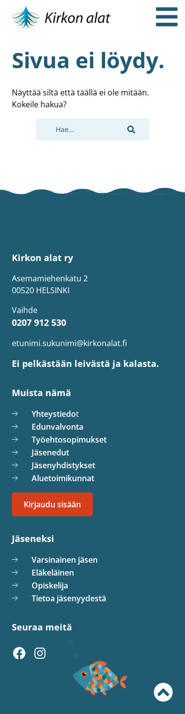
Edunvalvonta (57, 426)
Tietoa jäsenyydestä (69, 598)
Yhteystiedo (54, 413)
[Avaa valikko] (166, 16)
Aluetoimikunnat (63, 478)
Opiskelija (50, 585)
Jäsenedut (50, 452)
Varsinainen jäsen (65, 559)
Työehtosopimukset (69, 439)
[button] (131, 130)
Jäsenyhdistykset (63, 465)
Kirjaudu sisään (52, 504)
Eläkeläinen (53, 572)
